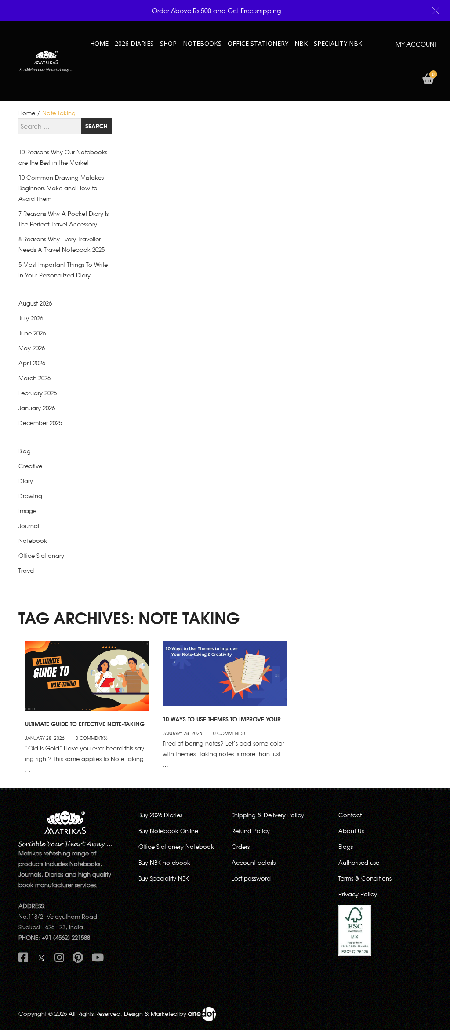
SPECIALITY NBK (338, 43)
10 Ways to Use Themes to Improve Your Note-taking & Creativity (222, 722)
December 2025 (40, 423)
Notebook (32, 540)
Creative (30, 466)
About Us (351, 830)
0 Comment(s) (92, 738)
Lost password (251, 878)
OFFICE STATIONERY (258, 43)
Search (96, 125)
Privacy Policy (357, 894)
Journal (28, 525)
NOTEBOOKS (202, 43)
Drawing (30, 495)
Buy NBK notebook (164, 862)
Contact (350, 815)
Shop (168, 43)
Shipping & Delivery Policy (268, 815)
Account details (254, 862)
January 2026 (36, 408)
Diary (25, 481)
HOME (99, 43)
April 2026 (31, 363)
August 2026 (35, 303)
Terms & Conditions (365, 878)
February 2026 (37, 393)
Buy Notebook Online (168, 830)
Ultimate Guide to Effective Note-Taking (85, 723)
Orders (241, 846)
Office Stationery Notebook (176, 846)
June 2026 (32, 333)
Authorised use (358, 862)
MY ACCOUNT (416, 44)
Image (27, 510)
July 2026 (30, 318)
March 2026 (34, 378)
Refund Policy (251, 830)
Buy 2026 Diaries (160, 815)
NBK (301, 43)
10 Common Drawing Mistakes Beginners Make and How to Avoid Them (61, 188)
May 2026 (31, 348)
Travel (26, 570)
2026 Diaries (134, 43)
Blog (24, 451)
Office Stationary (41, 555)
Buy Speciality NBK (163, 878)
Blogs (345, 846)
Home (26, 113)
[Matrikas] (46, 60)
